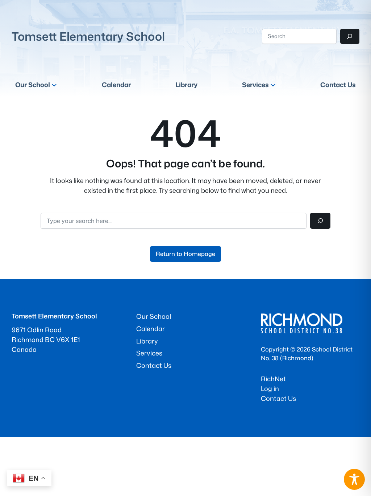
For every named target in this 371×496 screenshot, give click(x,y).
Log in (270, 388)
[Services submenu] (273, 85)
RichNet (273, 378)
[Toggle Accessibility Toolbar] (354, 479)
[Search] (349, 36)
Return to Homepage (185, 253)
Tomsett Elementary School (88, 36)
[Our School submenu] (54, 85)
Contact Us (278, 398)
